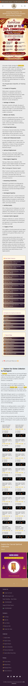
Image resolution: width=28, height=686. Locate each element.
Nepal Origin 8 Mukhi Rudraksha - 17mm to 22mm (20, 470)
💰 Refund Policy (6, 664)
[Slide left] (11, 583)
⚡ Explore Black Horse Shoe (9, 653)
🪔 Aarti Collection (8, 350)
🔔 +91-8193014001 (7, 602)
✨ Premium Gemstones (8, 650)
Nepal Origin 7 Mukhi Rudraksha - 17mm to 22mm (7, 470)
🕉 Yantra (6, 319)
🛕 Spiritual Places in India (10, 353)
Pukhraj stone (21, 65)
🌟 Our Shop (5, 616)
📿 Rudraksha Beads (8, 325)
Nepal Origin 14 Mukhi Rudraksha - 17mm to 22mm (20, 513)
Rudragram (4, 373)
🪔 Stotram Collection (9, 347)
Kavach (23, 579)
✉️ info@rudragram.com (8, 596)
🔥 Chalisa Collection (9, 344)
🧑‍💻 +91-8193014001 (7, 608)
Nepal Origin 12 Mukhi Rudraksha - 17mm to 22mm (20, 499)
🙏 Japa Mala (7, 328)
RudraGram (9, 682)
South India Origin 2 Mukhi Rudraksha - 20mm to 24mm (19, 426)
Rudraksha (12, 387)
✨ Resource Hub (6, 626)
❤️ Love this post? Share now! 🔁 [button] (11, 361)
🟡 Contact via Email (7, 593)
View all (3, 549)
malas (16, 387)
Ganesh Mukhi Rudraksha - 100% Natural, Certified (19, 528)
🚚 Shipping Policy (7, 667)
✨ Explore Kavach (7, 643)
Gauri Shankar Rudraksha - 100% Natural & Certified (6, 528)
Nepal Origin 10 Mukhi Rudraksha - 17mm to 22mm (20, 484)
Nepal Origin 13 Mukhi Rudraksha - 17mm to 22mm (7, 513)
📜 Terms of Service (7, 670)
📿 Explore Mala (6, 637)
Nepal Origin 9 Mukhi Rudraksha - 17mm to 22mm (7, 484)
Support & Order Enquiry (8, 605)
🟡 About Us (5, 620)
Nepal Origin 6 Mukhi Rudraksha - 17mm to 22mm (20, 455)
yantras (25, 387)
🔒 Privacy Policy (6, 661)
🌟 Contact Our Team (7, 629)
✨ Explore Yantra (7, 640)
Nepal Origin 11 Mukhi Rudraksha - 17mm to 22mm (7, 499)
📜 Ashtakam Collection (9, 341)
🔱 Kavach (6, 316)
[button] (2, 6)
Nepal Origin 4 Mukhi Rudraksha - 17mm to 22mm (20, 441)
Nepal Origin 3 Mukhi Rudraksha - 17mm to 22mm (7, 441)
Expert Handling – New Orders (10, 599)
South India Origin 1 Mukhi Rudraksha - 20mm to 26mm (6, 426)
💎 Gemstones (7, 322)
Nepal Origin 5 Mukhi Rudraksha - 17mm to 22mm (7, 455)
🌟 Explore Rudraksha (7, 647)
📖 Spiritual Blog (8, 338)
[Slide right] (16, 583)
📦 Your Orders (6, 623)
